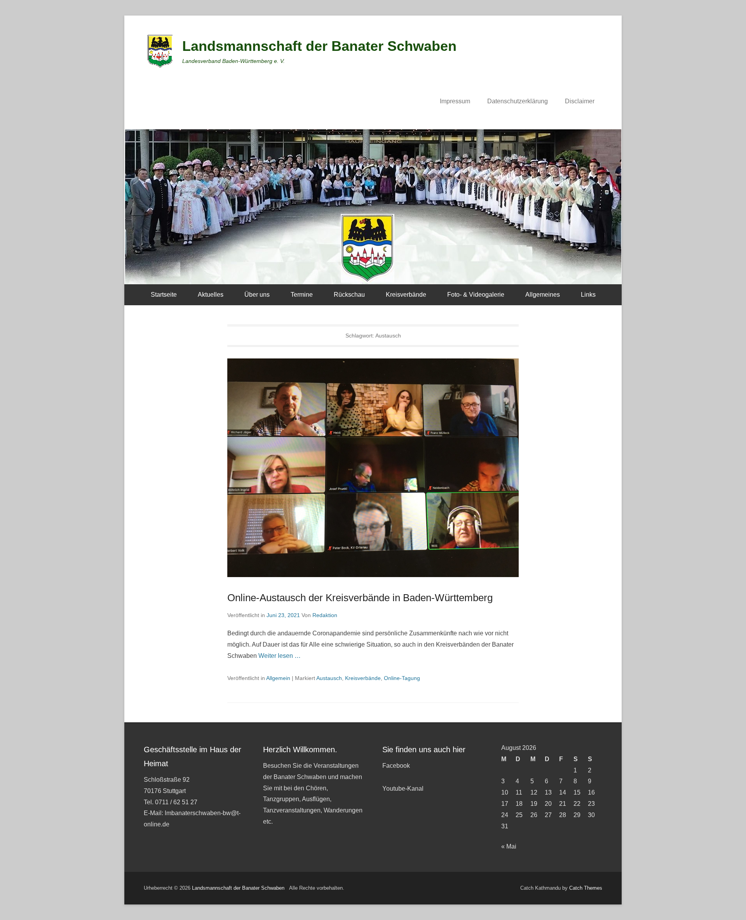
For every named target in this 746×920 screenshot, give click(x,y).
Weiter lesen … (279, 655)
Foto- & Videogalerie (475, 294)
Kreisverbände (406, 294)
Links (588, 294)
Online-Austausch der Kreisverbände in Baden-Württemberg (360, 597)
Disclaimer (579, 101)
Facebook (396, 765)
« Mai (508, 846)
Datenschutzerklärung (517, 101)
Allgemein (278, 678)
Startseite (164, 294)
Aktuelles (210, 294)
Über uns (257, 294)
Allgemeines (542, 294)
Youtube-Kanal (403, 788)
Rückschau (349, 294)
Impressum (455, 101)
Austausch (329, 678)
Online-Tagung (402, 678)
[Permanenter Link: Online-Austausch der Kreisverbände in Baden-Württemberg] (373, 467)
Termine (302, 294)
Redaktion (324, 615)
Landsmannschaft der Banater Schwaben (319, 46)
